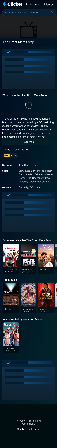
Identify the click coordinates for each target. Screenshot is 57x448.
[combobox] (29, 12)
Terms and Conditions (31, 422)
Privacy (20, 420)
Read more (28, 142)
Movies (49, 4)
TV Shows (32, 4)
